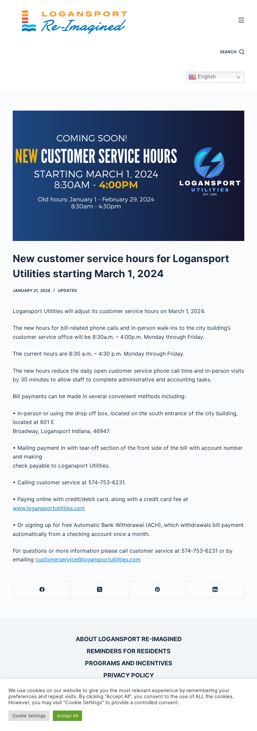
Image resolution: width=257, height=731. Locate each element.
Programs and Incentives (128, 663)
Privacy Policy (128, 675)
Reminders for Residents (129, 651)
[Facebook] (42, 589)
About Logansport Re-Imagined (129, 639)
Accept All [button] (67, 715)
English (206, 76)
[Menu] (241, 20)
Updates (67, 290)
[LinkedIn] (215, 589)
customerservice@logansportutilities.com (88, 559)
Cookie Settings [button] (29, 715)
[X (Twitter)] (100, 589)
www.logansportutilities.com (49, 508)
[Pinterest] (158, 589)
